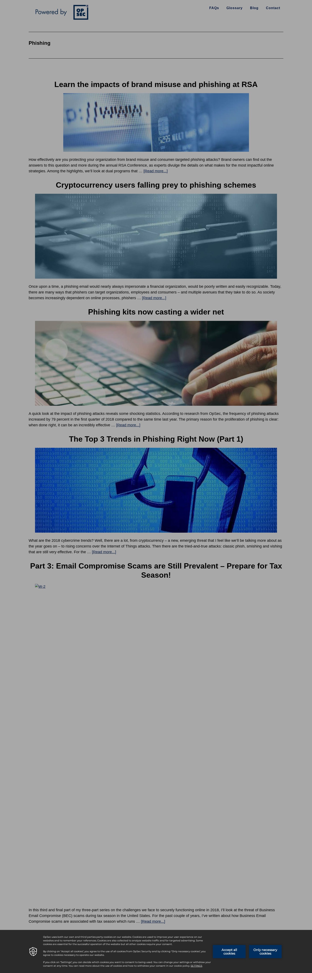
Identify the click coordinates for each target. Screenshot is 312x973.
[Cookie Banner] (156, 951)
